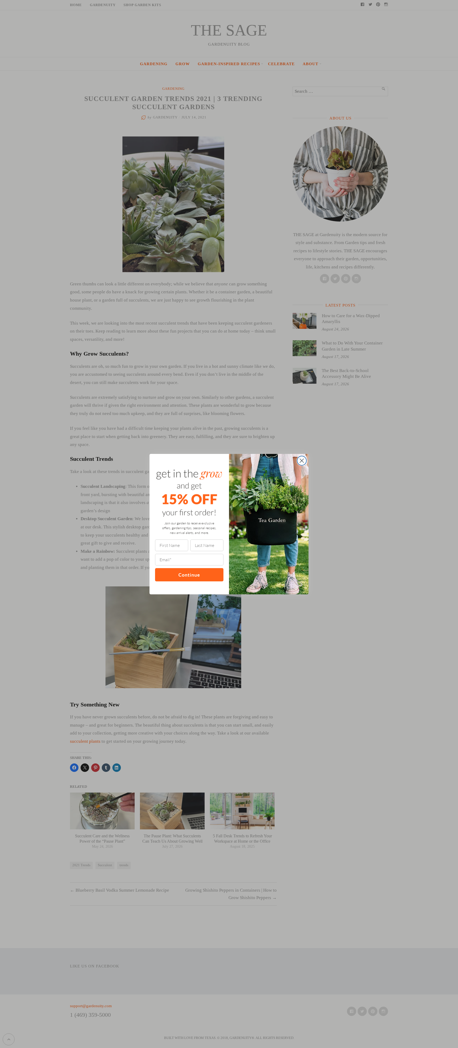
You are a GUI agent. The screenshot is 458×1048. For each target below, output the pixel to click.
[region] (69, 1009)
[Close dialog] (301, 460)
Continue (189, 574)
